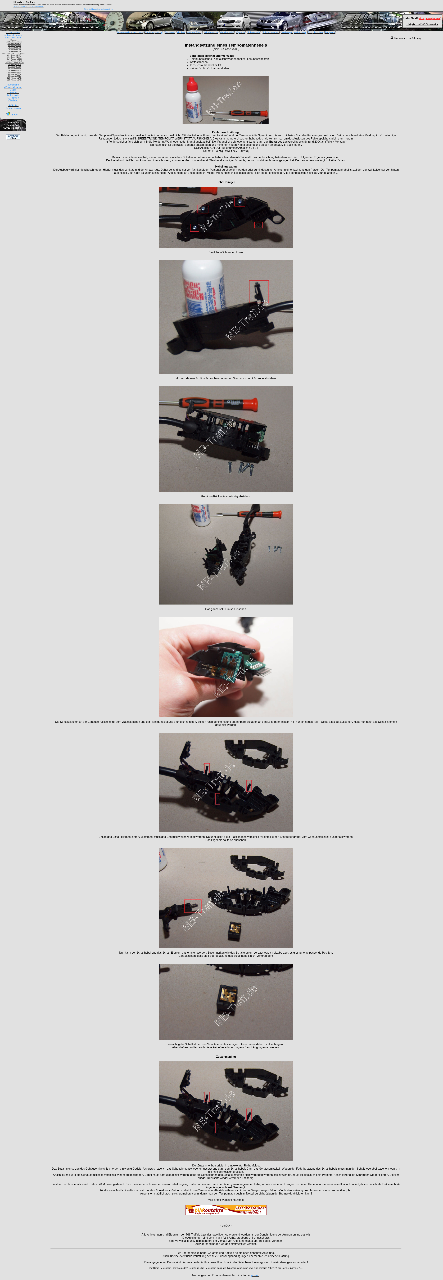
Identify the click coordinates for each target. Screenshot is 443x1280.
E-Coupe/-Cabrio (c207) (14, 63)
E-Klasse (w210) (14, 65)
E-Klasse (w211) (14, 66)
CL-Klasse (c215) (14, 55)
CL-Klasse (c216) (14, 57)
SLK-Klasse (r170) (14, 78)
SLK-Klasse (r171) (14, 80)
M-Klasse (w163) (14, 72)
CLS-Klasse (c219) (14, 61)
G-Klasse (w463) (14, 70)
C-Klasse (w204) (14, 51)
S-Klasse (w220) (14, 74)
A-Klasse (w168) (14, 44)
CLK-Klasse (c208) (14, 59)
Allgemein (14, 40)
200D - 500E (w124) (14, 42)
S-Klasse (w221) (14, 76)
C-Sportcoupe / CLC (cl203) (14, 53)
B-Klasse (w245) (14, 46)
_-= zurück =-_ (226, 1225)
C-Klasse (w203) (14, 49)
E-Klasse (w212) (14, 68)
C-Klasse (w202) (14, 47)
